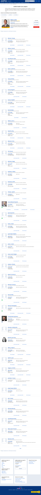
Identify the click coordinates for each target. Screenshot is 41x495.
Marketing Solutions (27, 2)
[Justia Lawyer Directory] (4, 1)
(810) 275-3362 (10, 329)
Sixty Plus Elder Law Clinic (18, 462)
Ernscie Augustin (11, 89)
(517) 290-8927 (10, 204)
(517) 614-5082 (10, 153)
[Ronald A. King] (4, 132)
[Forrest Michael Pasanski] (4, 203)
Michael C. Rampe (11, 38)
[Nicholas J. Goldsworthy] (4, 329)
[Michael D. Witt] (4, 440)
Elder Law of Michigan (18, 465)
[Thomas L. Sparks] (4, 193)
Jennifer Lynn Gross (12, 337)
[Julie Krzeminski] (4, 214)
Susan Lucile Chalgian (12, 254)
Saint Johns (3, 463)
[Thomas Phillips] (4, 80)
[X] (22, 488)
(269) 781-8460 (10, 431)
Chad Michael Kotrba (12, 418)
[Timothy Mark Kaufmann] (4, 318)
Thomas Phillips (11, 78)
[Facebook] (19, 488)
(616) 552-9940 (10, 350)
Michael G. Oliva (11, 141)
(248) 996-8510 (12, 22)
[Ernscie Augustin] (4, 91)
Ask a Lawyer (6, 2)
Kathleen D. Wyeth (11, 171)
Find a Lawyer (2, 2)
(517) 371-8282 (10, 71)
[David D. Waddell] (4, 101)
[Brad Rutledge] (4, 112)
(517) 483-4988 (10, 112)
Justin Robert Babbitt (12, 233)
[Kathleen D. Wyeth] (4, 173)
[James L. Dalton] (4, 246)
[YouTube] (18, 488)
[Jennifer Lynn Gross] (4, 339)
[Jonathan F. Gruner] (4, 380)
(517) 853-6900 (10, 184)
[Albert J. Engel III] (4, 349)
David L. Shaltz (11, 223)
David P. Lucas (11, 357)
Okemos (3, 467)
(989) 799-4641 (10, 370)
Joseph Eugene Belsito (12, 388)
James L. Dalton (11, 244)
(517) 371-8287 (10, 143)
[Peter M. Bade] (4, 296)
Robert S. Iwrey (13, 19)
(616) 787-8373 (10, 390)
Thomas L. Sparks (11, 191)
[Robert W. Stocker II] (4, 276)
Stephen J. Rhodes (11, 264)
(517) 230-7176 (10, 215)
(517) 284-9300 (10, 123)
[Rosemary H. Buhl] (4, 183)
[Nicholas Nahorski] (4, 410)
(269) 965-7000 (10, 360)
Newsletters (22, 2)
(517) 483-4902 (10, 81)
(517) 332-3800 (10, 226)
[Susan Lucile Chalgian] (4, 256)
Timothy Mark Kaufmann (13, 316)
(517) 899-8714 (10, 194)
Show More (20, 468)
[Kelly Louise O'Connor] (4, 430)
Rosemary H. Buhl (11, 181)
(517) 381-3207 (10, 266)
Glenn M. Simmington (12, 305)
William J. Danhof (11, 48)
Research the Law (11, 2)
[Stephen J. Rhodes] (4, 266)
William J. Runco (11, 120)
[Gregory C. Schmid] (4, 369)
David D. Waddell (11, 99)
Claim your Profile (17, 480)
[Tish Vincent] (4, 153)
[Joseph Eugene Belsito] (4, 390)
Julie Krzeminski (11, 212)
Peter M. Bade (10, 294)
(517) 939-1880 (10, 92)
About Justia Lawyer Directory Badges (20, 478)
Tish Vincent (10, 151)
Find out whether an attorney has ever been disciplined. (6, 479)
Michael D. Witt (11, 438)
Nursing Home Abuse (31, 463)
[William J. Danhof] (4, 50)
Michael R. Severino (12, 284)
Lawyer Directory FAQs (18, 479)
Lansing (3, 462)
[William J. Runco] (4, 122)
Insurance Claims (31, 462)
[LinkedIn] (17, 488)
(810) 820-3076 (10, 308)
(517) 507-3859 (10, 102)
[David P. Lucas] (4, 359)
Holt (2, 466)
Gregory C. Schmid (11, 367)
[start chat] (39, 492)
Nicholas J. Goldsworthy (12, 327)
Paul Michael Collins (12, 58)
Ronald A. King (11, 130)
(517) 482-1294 (10, 40)
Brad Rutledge (11, 110)
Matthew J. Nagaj (11, 161)
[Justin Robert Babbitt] (4, 235)
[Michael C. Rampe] (4, 40)
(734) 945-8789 (10, 441)
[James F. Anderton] (4, 70)
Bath (2, 464)
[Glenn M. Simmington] (4, 307)
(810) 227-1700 (10, 421)
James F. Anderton (11, 68)
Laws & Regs (18, 2)
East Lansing (3, 465)
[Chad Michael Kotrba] (4, 420)
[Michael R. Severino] (4, 286)
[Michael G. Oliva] (4, 143)
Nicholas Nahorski (11, 408)
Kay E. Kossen (10, 398)
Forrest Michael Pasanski (13, 201)
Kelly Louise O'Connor (12, 428)
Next (20, 448)
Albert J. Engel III (11, 347)
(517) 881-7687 (10, 276)
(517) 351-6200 (10, 246)
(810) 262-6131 (10, 297)
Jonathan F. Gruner (11, 378)
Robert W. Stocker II (12, 274)
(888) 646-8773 (10, 236)
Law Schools (15, 2)
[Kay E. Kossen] (4, 400)
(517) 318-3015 (10, 133)
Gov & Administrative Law (32, 461)
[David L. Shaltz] (4, 225)
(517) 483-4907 (10, 50)
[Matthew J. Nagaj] (4, 163)
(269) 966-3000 (10, 400)
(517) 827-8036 (10, 163)
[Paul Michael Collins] (4, 60)
